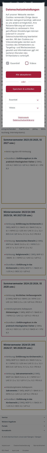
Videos (33, 63)
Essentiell (15, 63)
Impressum (23, 117)
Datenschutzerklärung (23, 120)
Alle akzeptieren (23, 74)
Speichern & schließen (23, 89)
